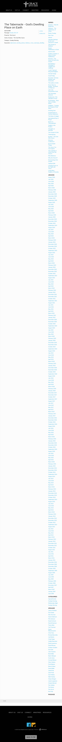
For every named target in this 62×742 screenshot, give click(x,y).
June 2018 (51, 380)
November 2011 (52, 545)
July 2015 (50, 453)
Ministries (35, 10)
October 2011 (51, 547)
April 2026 (51, 185)
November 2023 (52, 246)
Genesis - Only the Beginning (53, 25)
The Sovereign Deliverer (52, 94)
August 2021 (51, 302)
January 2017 (51, 415)
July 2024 (50, 229)
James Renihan (52, 610)
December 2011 (52, 543)
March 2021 (51, 313)
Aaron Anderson (52, 616)
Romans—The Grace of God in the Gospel (53, 60)
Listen (41, 31)
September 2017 (52, 399)
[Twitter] (33, 725)
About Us (9, 10)
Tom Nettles (51, 685)
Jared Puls (51, 670)
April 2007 (51, 587)
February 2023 (52, 265)
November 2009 (52, 566)
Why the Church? (52, 158)
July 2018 (50, 378)
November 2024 (52, 221)
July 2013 (50, 503)
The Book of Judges (53, 116)
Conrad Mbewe (52, 660)
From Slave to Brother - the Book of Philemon (53, 86)
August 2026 (51, 177)
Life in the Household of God (53, 90)
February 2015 (52, 464)
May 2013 (51, 508)
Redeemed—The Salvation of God (52, 97)
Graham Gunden (52, 647)
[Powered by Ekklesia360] (43, 729)
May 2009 (51, 579)
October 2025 (51, 198)
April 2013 (51, 510)
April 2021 (51, 311)
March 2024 (51, 238)
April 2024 (51, 236)
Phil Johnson (51, 619)
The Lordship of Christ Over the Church (52, 152)
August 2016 (51, 426)
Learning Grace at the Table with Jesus (53, 167)
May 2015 (51, 457)
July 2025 (50, 204)
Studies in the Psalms (51, 126)
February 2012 (52, 539)
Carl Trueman (51, 627)
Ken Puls (50, 691)
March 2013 (51, 512)
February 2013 (52, 514)
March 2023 (51, 263)
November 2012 (52, 520)
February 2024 (52, 240)
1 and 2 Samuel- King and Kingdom (53, 70)
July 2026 (50, 179)
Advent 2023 (51, 51)
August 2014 (51, 476)
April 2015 (51, 459)
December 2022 (52, 269)
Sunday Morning (52, 605)
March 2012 (51, 537)
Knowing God (51, 110)
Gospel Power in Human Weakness (53, 113)
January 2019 (51, 365)
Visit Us (17, 10)
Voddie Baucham (52, 641)
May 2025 (51, 208)
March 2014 (51, 487)
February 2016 (52, 438)
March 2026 (51, 187)
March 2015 (51, 461)
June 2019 (51, 355)
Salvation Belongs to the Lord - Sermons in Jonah (53, 41)
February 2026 (52, 190)
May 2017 (51, 407)
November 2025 (52, 196)
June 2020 (51, 332)
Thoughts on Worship (51, 129)
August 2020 (51, 328)
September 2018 (52, 374)
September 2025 (52, 200)
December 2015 (52, 443)
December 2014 (52, 468)
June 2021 (51, 307)
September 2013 (52, 499)
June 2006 (51, 593)
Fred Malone (51, 664)
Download (42, 33)
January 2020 (51, 340)
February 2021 (52, 315)
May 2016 (51, 432)
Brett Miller (51, 653)
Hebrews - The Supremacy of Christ (52, 30)
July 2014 (50, 478)
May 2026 (51, 183)
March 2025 (51, 213)
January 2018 (51, 390)
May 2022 (51, 284)
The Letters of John (53, 83)
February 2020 (52, 338)
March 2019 (51, 361)
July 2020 (50, 330)
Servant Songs (52, 73)
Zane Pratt (51, 672)
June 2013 (51, 505)
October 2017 (51, 397)
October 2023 (51, 248)
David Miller (51, 668)
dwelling (42, 43)
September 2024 (52, 225)
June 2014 (51, 480)
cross (31, 43)
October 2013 (51, 497)
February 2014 (52, 489)
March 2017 (51, 411)
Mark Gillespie (52, 656)
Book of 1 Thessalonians (52, 122)
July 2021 (50, 305)
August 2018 (51, 376)
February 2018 (52, 388)
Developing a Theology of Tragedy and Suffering (51, 66)
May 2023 (51, 259)
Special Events (52, 599)
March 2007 (51, 589)
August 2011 (51, 549)
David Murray (51, 645)
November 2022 (52, 271)
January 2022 (51, 292)
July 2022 (50, 279)
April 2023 (51, 261)
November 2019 (52, 344)
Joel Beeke (51, 637)
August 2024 (51, 227)
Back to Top (31, 737)
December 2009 (52, 564)
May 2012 (51, 533)
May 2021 (51, 309)
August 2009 (51, 572)
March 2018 (51, 386)
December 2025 (52, 194)
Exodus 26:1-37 (14, 32)
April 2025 (51, 210)
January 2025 (51, 217)
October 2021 (51, 298)
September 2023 (52, 250)
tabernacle (13, 43)
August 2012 (51, 526)
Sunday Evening (52, 601)
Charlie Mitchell (52, 683)
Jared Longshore (52, 681)
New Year (50, 35)
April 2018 (51, 384)
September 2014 (52, 474)
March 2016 (51, 436)
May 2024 (51, 233)
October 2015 (51, 447)
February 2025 (52, 215)
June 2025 (51, 206)
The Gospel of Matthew (52, 45)
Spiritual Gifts (51, 163)
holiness (27, 43)
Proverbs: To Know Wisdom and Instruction (53, 79)
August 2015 (51, 451)
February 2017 (52, 413)
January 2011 (51, 560)
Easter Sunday (52, 33)
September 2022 (52, 275)
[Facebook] (29, 725)
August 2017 (51, 401)
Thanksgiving (51, 134)
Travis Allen (51, 625)
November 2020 (52, 321)
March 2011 (51, 558)
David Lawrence (52, 643)
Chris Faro (51, 633)
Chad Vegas (51, 639)
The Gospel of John (53, 132)
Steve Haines (51, 662)
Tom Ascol (51, 689)
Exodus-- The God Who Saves (53, 137)
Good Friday (51, 75)
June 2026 (51, 181)
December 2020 (52, 319)
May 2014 (51, 482)
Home (4, 701)
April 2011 (50, 556)
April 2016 (51, 434)
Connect (26, 10)
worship (18, 43)
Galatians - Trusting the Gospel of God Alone (53, 107)
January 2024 (51, 242)
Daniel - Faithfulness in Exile (53, 48)
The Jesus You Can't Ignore (52, 148)
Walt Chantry (51, 676)
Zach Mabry (51, 674)
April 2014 (51, 484)
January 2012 (51, 541)
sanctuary (36, 43)
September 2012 (52, 524)
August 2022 (51, 277)
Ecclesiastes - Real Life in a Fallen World (53, 102)
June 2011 (51, 554)
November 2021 (52, 296)
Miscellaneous (52, 155)
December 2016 (52, 418)
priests (23, 43)
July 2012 (50, 528)
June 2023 (51, 256)
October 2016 (51, 422)
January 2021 (51, 317)
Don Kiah (50, 649)
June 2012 (51, 531)
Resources (45, 10)
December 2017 (52, 392)
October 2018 (51, 372)
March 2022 (51, 288)
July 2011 (50, 551)
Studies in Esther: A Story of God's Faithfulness (53, 55)
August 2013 (51, 501)
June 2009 (51, 577)
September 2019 (52, 349)
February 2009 (52, 581)
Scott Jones (51, 658)
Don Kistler (51, 612)
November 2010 (52, 562)
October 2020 (51, 323)
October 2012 (51, 522)
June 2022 (51, 282)
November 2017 (52, 395)
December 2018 (52, 367)
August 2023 (51, 252)
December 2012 (52, 518)
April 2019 (51, 359)
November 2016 (52, 420)
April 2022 (51, 286)
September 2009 (52, 570)
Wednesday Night (53, 603)
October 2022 (51, 273)
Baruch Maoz (51, 666)
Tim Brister (51, 687)
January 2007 (51, 591)
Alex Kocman (51, 614)
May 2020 (51, 334)
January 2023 (51, 267)
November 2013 (52, 495)
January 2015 (51, 466)
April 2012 (51, 535)
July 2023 (50, 254)
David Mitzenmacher (52, 630)
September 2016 (52, 424)
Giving (54, 10)
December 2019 (52, 342)
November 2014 (52, 470)
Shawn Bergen (52, 679)
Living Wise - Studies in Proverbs (53, 171)
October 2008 (51, 583)
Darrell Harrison (52, 623)
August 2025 (51, 202)
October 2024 (51, 223)
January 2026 (51, 192)
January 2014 (51, 491)
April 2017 (51, 409)
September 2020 (52, 326)
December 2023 (52, 244)
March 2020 (51, 336)
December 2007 (52, 585)
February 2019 (52, 363)
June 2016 (51, 430)
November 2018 (52, 369)
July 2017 (50, 403)
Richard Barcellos (53, 635)
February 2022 (52, 290)
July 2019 (50, 353)
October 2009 (51, 568)
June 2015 (51, 455)
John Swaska (51, 651)
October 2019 (51, 346)
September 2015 (52, 449)
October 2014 (51, 472)
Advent (50, 37)
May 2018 (51, 382)
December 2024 (52, 219)
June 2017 (51, 405)
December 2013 (52, 493)
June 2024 (51, 231)
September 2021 (52, 300)
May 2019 (51, 357)
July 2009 (50, 574)
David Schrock (52, 621)
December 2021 (52, 294)
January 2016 (51, 441)
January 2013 (51, 516)
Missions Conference (51, 140)
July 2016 (50, 428)
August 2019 (51, 351)
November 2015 (52, 445)
